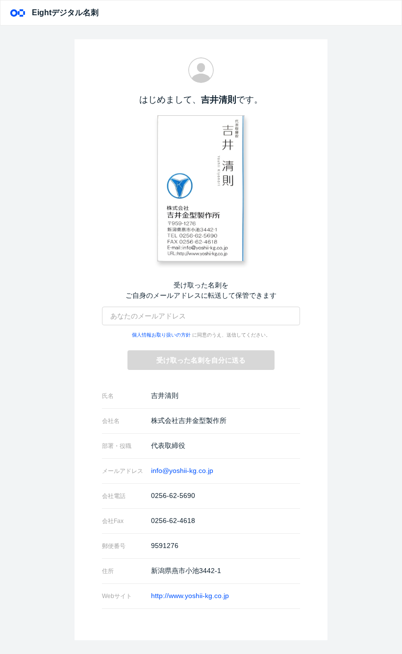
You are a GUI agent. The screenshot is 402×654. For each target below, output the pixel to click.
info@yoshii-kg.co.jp (182, 470)
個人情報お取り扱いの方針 (161, 335)
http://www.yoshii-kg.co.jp (190, 596)
